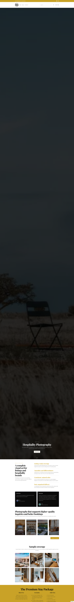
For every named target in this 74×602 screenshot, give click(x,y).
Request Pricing (55, 538)
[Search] (53, 5)
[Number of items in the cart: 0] (58, 5)
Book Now (37, 451)
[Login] (56, 5)
